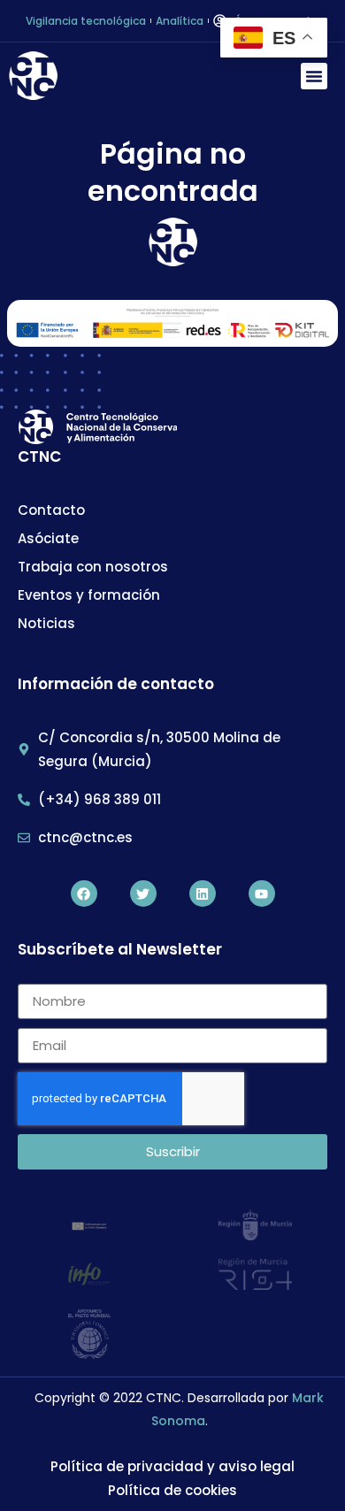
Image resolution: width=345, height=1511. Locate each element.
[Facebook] (84, 893)
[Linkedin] (202, 893)
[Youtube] (262, 893)
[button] (314, 76)
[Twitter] (143, 893)
